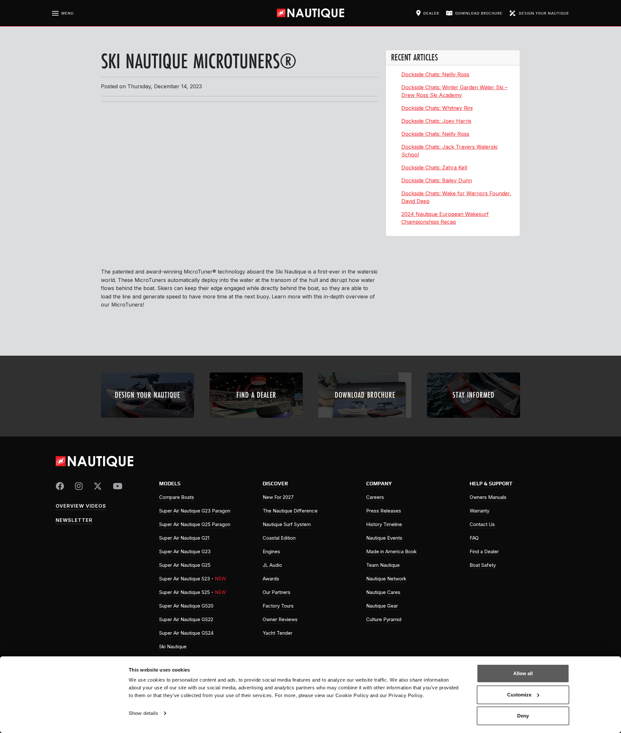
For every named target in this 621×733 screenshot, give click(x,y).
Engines (271, 551)
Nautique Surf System (287, 524)
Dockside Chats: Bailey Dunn (436, 180)
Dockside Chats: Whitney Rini (437, 108)
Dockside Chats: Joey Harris (436, 121)
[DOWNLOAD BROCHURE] (364, 419)
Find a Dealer (484, 551)
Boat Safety (483, 565)
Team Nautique (383, 565)
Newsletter (74, 520)
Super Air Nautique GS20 (186, 606)
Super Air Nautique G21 (184, 538)
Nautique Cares (383, 592)
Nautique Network (386, 579)
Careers (375, 497)
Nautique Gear (382, 606)
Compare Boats (176, 497)
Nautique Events (384, 538)
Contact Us (482, 524)
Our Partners (276, 592)
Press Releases (383, 511)
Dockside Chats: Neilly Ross (435, 74)
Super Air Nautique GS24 (186, 633)
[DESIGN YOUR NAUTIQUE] (147, 419)
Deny (523, 715)
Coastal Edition (279, 538)
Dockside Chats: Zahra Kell (434, 167)
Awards (271, 579)
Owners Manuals (488, 497)
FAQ (474, 538)
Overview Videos (81, 506)
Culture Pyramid (383, 619)
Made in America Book (391, 551)
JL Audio (272, 565)
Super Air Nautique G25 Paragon (194, 524)
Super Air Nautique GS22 (186, 619)
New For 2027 (278, 497)
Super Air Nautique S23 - (192, 579)
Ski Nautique (173, 646)
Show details (143, 713)
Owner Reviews (280, 619)
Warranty (479, 511)
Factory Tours (278, 606)
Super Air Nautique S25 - (192, 592)
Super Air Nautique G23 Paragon (194, 511)
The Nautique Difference (290, 511)
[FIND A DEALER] (256, 419)
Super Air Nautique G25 (185, 565)
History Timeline (384, 524)
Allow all (523, 673)
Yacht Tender (277, 633)
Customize (519, 694)
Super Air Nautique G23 (185, 551)
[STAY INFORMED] (473, 419)
